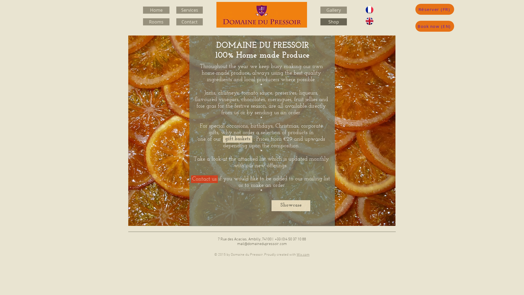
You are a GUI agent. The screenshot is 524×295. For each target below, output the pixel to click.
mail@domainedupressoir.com (262, 244)
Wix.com (303, 255)
